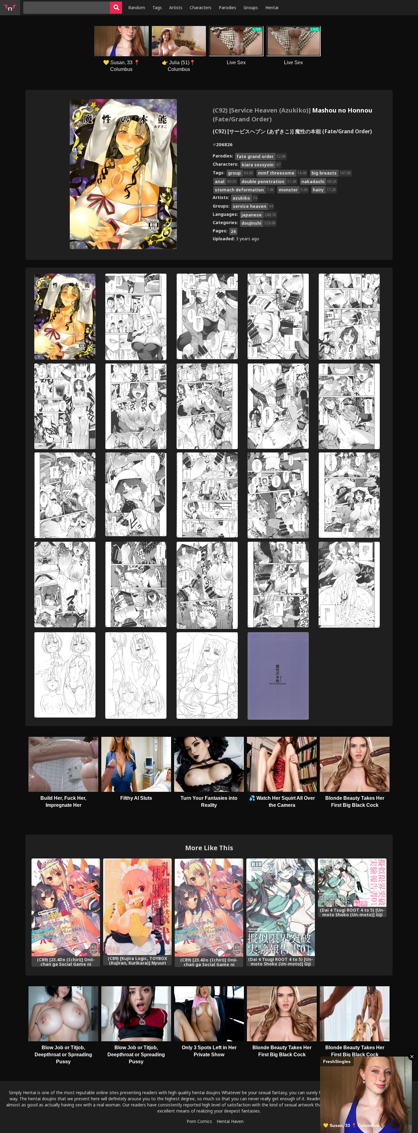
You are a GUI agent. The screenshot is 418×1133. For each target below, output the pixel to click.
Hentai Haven (230, 1121)
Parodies (227, 7)
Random (136, 7)
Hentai (271, 7)
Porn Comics (199, 1121)
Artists (175, 7)
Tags (157, 7)
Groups (251, 7)
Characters (200, 7)
